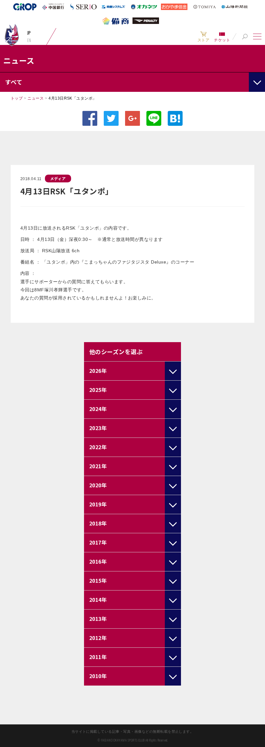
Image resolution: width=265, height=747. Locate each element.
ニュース (35, 98)
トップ (17, 98)
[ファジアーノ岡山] (12, 34)
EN (29, 40)
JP (29, 32)
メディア (58, 178)
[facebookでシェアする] (89, 118)
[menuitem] (203, 36)
